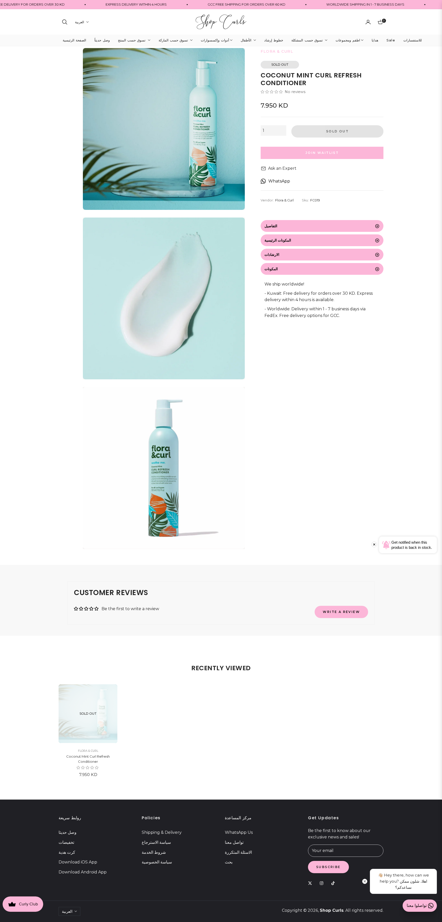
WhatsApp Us (239, 832)
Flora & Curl (88, 751)
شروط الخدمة (154, 852)
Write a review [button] (341, 612)
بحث (229, 862)
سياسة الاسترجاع (156, 842)
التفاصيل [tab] (270, 226)
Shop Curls (332, 910)
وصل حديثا (67, 832)
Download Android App (83, 872)
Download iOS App (78, 862)
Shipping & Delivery (162, 832)
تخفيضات (66, 842)
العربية (79, 22)
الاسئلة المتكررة (238, 852)
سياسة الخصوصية (157, 862)
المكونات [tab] (271, 269)
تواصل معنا (234, 842)
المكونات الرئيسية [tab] (277, 240)
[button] (65, 22)
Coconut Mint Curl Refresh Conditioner (88, 759)
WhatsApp (279, 181)
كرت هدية (67, 852)
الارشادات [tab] (271, 254)
